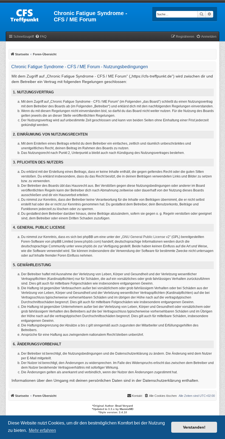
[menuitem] (40, 37)
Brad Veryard (124, 405)
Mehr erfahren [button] (42, 430)
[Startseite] (30, 15)
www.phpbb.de (86, 246)
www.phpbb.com (87, 241)
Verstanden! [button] (194, 427)
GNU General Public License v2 (146, 237)
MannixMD (126, 409)
